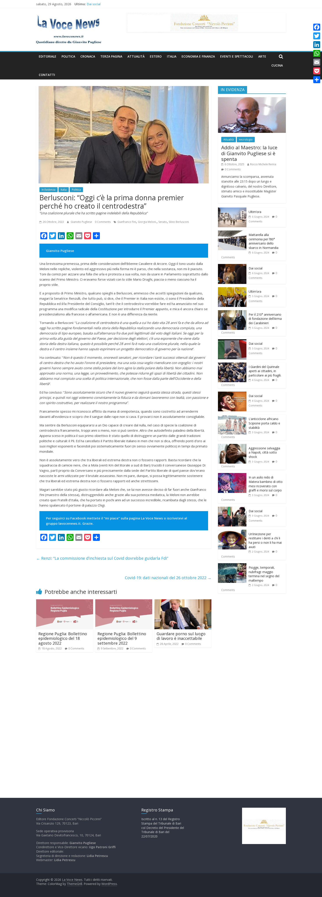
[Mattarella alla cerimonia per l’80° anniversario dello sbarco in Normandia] (232, 233)
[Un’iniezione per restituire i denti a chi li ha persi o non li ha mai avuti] (232, 532)
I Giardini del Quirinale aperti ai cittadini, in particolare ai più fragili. (265, 371)
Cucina (277, 65)
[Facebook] (316, 27)
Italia (171, 56)
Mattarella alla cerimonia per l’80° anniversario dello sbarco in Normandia (263, 241)
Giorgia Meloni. (147, 222)
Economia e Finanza (198, 56)
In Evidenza (48, 190)
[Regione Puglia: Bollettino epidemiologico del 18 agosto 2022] (64, 602)
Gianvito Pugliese (82, 222)
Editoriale (47, 56)
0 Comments (103, 222)
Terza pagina (111, 56)
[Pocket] (316, 71)
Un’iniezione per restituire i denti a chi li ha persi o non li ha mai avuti (265, 540)
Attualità (136, 56)
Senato (162, 222)
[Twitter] (316, 36)
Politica (68, 56)
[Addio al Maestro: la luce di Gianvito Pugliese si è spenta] (252, 99)
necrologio (246, 139)
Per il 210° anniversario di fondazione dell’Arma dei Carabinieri (265, 318)
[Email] (316, 62)
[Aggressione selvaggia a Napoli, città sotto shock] (232, 446)
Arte (262, 56)
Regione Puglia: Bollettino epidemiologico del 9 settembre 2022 (121, 638)
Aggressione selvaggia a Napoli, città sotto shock (264, 452)
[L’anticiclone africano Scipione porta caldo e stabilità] (232, 417)
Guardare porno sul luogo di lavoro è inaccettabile (181, 636)
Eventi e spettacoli (236, 56)
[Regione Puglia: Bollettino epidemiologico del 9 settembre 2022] (123, 602)
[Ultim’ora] (232, 210)
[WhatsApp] (316, 53)
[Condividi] (316, 79)
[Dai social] (232, 266)
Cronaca (87, 56)
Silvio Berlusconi (179, 222)
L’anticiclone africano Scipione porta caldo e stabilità (264, 423)
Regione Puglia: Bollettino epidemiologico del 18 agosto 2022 (62, 638)
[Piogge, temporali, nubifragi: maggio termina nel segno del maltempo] (232, 565)
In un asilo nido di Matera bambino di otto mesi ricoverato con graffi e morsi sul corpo (266, 483)
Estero (156, 56)
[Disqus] (123, 718)
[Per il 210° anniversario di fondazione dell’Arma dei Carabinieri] (232, 312)
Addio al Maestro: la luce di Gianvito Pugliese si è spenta (249, 153)
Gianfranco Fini (126, 222)
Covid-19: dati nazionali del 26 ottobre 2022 (168, 577)
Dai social (94, 5)
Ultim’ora (255, 212)
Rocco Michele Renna (263, 164)
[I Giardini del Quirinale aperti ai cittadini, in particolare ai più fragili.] (232, 365)
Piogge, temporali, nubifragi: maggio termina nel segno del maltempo (264, 573)
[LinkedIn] (316, 44)
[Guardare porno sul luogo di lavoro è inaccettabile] (182, 602)
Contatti (47, 75)
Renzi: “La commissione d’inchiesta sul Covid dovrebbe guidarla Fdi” (102, 558)
